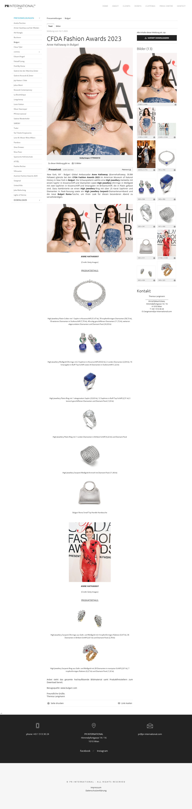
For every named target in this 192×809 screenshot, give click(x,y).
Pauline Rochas (20, 166)
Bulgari (16, 42)
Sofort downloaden (158, 38)
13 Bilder (77, 163)
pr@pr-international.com (150, 734)
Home (105, 6)
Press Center (166, 6)
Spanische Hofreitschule (23, 157)
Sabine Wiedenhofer (22, 118)
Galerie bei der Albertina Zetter (26, 71)
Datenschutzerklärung (96, 790)
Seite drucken (57, 703)
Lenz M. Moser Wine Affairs (24, 137)
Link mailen (126, 703)
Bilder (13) (144, 48)
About (115, 6)
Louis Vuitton (19, 104)
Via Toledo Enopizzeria (22, 133)
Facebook (85, 750)
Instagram (102, 750)
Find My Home (19, 66)
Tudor (16, 128)
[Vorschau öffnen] (90, 101)
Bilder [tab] (58, 26)
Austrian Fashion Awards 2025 (26, 176)
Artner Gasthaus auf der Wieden (26, 28)
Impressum (96, 787)
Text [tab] (50, 26)
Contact (181, 6)
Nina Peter (18, 152)
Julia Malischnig (20, 190)
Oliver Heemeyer (20, 109)
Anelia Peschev (20, 23)
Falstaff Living (19, 61)
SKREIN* (17, 123)
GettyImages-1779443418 (90, 158)
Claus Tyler (18, 47)
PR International (20, 114)
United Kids (18, 185)
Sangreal (17, 180)
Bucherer (17, 37)
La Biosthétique (20, 95)
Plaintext (125, 169)
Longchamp (18, 99)
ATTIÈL (16, 161)
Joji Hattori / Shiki (20, 80)
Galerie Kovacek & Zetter (23, 75)
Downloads (20, 200)
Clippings (150, 6)
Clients (126, 6)
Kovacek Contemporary (23, 90)
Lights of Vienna (20, 195)
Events (138, 6)
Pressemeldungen (24, 18)
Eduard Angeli (19, 56)
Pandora (17, 142)
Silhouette (18, 171)
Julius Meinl (18, 85)
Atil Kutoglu (18, 32)
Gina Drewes (19, 147)
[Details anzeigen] (175, 104)
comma (17, 52)
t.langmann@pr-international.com (157, 311)
